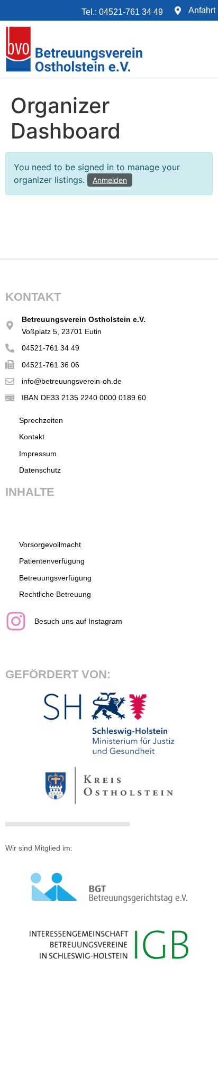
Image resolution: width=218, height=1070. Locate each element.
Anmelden (110, 180)
